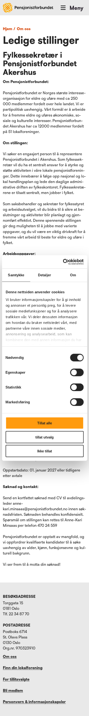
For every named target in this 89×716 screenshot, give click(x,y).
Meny (76, 8)
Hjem (9, 29)
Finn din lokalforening (22, 667)
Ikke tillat (44, 451)
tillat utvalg (44, 437)
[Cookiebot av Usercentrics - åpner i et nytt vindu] (63, 262)
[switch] (77, 372)
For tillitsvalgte (16, 679)
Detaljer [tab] (44, 275)
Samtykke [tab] (16, 275)
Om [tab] (73, 275)
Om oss (24, 29)
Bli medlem (13, 690)
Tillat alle (44, 423)
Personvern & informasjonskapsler (34, 701)
